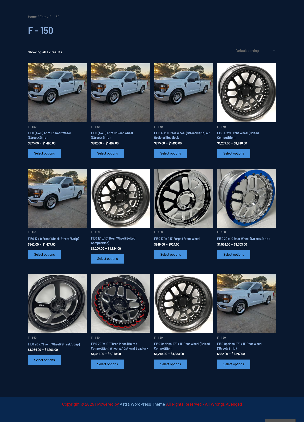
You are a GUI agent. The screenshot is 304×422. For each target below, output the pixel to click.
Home (32, 17)
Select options (44, 153)
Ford (43, 17)
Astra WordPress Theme (142, 404)
